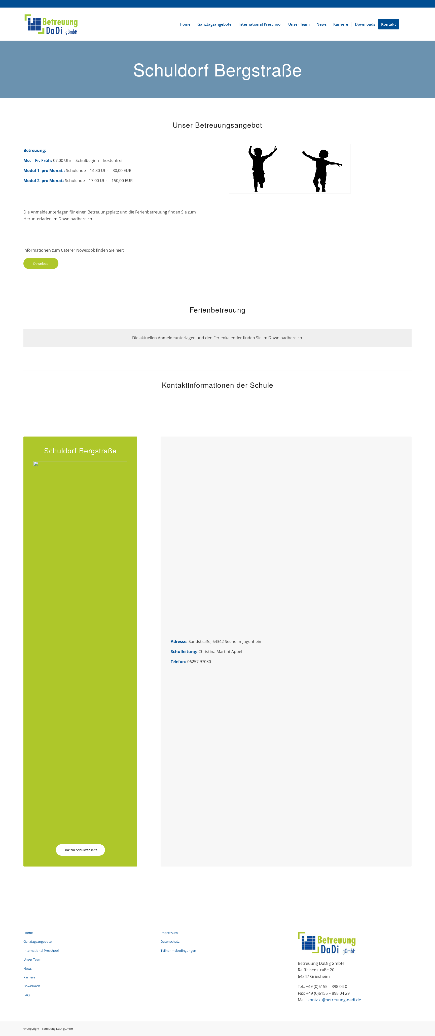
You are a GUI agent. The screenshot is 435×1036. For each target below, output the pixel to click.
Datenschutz (170, 941)
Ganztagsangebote (37, 941)
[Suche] (407, 24)
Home (28, 932)
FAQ (26, 995)
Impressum (169, 932)
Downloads (31, 986)
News (27, 968)
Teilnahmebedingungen (178, 950)
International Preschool (41, 950)
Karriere (29, 977)
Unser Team (32, 959)
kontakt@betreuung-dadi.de (334, 1000)
